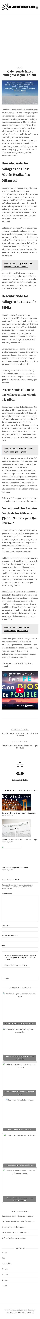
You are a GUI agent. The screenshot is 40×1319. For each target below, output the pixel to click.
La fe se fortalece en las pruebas (13, 1238)
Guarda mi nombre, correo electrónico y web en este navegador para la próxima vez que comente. (20, 957)
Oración (4, 1269)
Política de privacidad (18, 1313)
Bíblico (4, 1252)
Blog (3, 1258)
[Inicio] (19, 10)
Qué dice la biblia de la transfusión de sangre (18, 1221)
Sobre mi (30, 1313)
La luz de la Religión (20, 780)
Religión (20, 68)
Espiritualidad (7, 1264)
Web (3, 946)
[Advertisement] (20, 41)
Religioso (5, 1280)
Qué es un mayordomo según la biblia (15, 1233)
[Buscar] (36, 977)
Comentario (7, 894)
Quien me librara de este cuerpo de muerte (17, 1216)
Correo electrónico (10, 936)
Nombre (5, 926)
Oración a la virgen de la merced (13, 1227)
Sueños (4, 1286)
